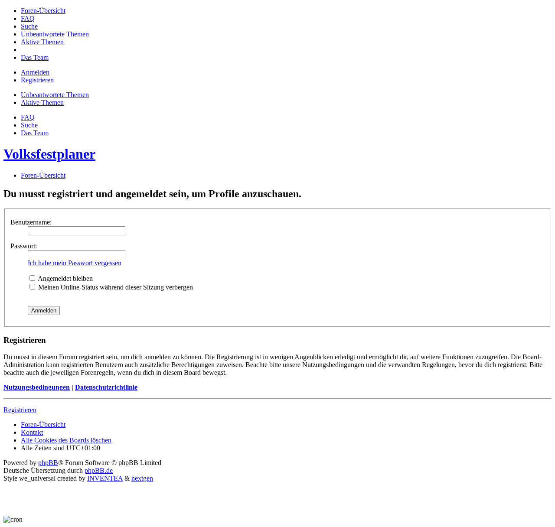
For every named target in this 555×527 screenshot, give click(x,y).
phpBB (48, 462)
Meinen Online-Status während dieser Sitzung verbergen (114, 287)
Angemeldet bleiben (64, 278)
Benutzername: (31, 222)
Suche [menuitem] (29, 125)
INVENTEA (105, 478)
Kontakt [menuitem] (32, 432)
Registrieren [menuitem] (37, 80)
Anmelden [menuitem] (35, 72)
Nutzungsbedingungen (36, 387)
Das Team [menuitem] (35, 133)
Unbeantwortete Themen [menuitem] (55, 94)
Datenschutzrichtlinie (106, 387)
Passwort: (23, 246)
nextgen (142, 478)
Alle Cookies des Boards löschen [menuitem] (66, 440)
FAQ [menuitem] (28, 117)
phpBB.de (99, 470)
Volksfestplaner (49, 154)
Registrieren (19, 409)
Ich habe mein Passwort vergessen (74, 263)
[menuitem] (43, 10)
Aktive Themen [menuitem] (42, 102)
